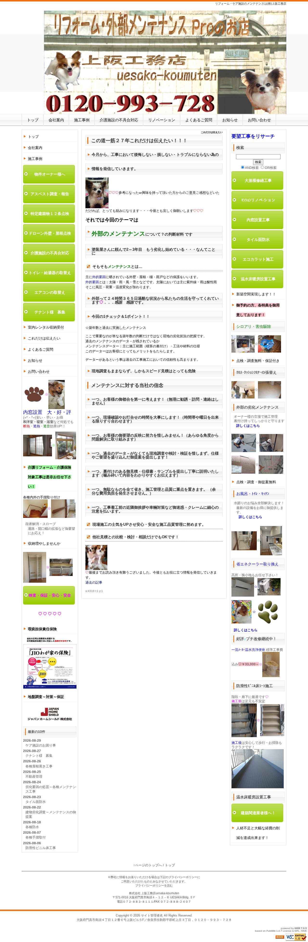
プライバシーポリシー (182, 877)
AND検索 (252, 168)
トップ (32, 120)
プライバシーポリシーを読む (154, 885)
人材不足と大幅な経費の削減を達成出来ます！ (258, 833)
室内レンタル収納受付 (46, 327)
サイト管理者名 (152, 915)
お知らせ (230, 120)
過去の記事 (93, 582)
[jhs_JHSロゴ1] (50, 714)
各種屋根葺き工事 (39, 766)
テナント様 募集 (49, 312)
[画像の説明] (97, 193)
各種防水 (32, 827)
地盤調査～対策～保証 (46, 697)
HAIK (297, 928)
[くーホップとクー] (96, 557)
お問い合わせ (259, 120)
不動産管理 (34, 776)
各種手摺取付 (36, 837)
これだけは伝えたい (44, 338)
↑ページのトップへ (147, 865)
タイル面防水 (36, 802)
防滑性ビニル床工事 (41, 848)
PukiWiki (271, 931)
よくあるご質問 (198, 120)
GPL (297, 931)
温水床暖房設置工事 (258, 279)
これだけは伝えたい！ (154, 140)
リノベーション (161, 120)
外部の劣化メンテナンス (257, 407)
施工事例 (82, 120)
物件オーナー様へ (49, 174)
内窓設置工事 (258, 220)
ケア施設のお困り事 (41, 745)
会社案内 (56, 120)
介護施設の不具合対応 (119, 120)
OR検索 (270, 168)
